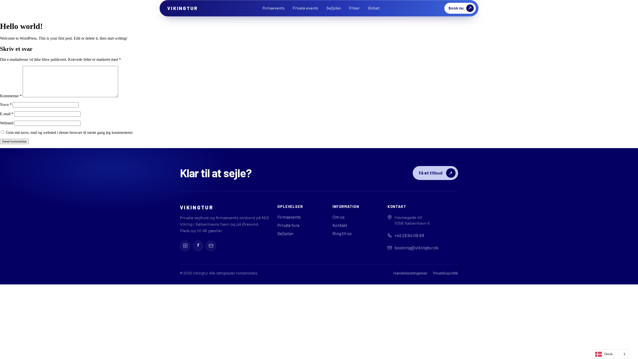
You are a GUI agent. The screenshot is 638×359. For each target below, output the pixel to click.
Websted (6, 123)
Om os (338, 217)
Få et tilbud (430, 173)
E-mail (6, 114)
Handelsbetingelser (410, 273)
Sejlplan (333, 8)
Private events (305, 8)
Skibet (374, 8)
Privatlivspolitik (445, 273)
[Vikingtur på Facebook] (198, 246)
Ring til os (342, 233)
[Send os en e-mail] (211, 246)
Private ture (288, 225)
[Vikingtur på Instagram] (185, 246)
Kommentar (11, 96)
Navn (6, 104)
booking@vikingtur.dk (417, 248)
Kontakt (339, 225)
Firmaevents (273, 8)
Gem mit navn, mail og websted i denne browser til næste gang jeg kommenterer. (69, 132)
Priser (354, 8)
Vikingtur (182, 8)
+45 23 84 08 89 (409, 235)
